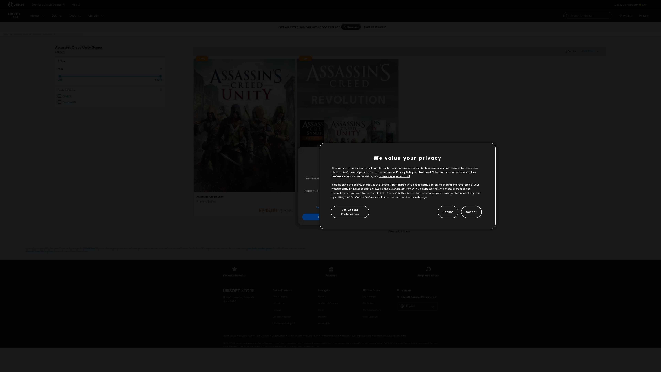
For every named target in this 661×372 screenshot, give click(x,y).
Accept (471, 212)
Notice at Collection (431, 172)
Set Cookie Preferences (350, 211)
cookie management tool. (394, 176)
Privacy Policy (404, 172)
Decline (448, 212)
